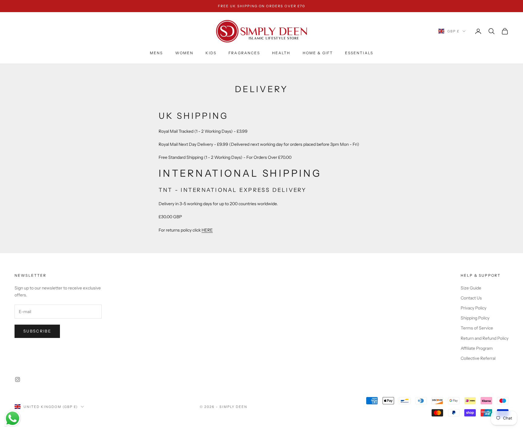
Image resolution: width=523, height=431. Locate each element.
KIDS (211, 53)
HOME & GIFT (318, 53)
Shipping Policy (475, 318)
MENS (156, 53)
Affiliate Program (477, 348)
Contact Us (471, 298)
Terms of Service (477, 328)
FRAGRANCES (244, 53)
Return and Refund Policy (484, 338)
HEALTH (281, 53)
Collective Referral (478, 358)
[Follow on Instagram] (18, 379)
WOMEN (184, 53)
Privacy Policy (473, 308)
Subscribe (37, 331)
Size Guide (471, 288)
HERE (207, 230)
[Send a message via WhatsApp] (12, 418)
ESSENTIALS (359, 53)
